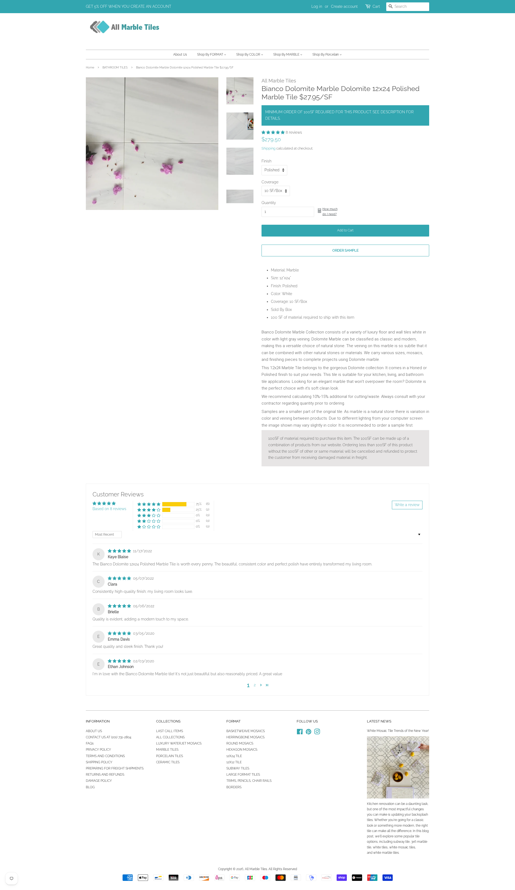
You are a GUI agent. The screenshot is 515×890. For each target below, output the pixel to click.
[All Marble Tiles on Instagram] (317, 733)
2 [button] (255, 685)
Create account (344, 6)
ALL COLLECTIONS (170, 737)
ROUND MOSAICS (239, 743)
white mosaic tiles (402, 847)
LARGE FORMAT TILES (243, 774)
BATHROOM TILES (115, 67)
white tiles (380, 847)
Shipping (268, 148)
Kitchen (372, 804)
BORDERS (233, 787)
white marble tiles (386, 853)
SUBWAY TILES (237, 768)
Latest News (379, 721)
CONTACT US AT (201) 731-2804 (108, 737)
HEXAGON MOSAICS (241, 749)
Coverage (270, 182)
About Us (180, 54)
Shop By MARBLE (286, 54)
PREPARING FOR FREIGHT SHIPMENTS (115, 768)
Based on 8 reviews (109, 509)
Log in (316, 6)
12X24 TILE (234, 756)
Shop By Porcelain (326, 54)
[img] (120, 551)
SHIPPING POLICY (99, 762)
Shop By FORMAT (210, 54)
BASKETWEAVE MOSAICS (245, 731)
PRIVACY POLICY (98, 749)
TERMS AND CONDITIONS (105, 756)
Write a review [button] (407, 505)
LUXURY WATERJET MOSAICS (178, 743)
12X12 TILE (234, 762)
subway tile (401, 842)
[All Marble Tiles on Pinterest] (308, 733)
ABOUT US (94, 731)
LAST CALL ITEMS (169, 731)
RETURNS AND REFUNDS (105, 774)
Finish (266, 161)
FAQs (90, 743)
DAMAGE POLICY (99, 781)
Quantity (269, 203)
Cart (376, 6)
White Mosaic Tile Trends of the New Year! (398, 731)
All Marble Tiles (256, 869)
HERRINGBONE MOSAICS (245, 737)
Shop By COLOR (248, 54)
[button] (274, 132)
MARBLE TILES (167, 749)
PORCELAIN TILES (169, 756)
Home (90, 67)
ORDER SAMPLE (345, 250)
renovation (386, 804)
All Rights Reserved (282, 869)
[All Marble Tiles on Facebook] (300, 733)
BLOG (90, 787)
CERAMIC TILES (167, 762)
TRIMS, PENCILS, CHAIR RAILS (248, 781)
